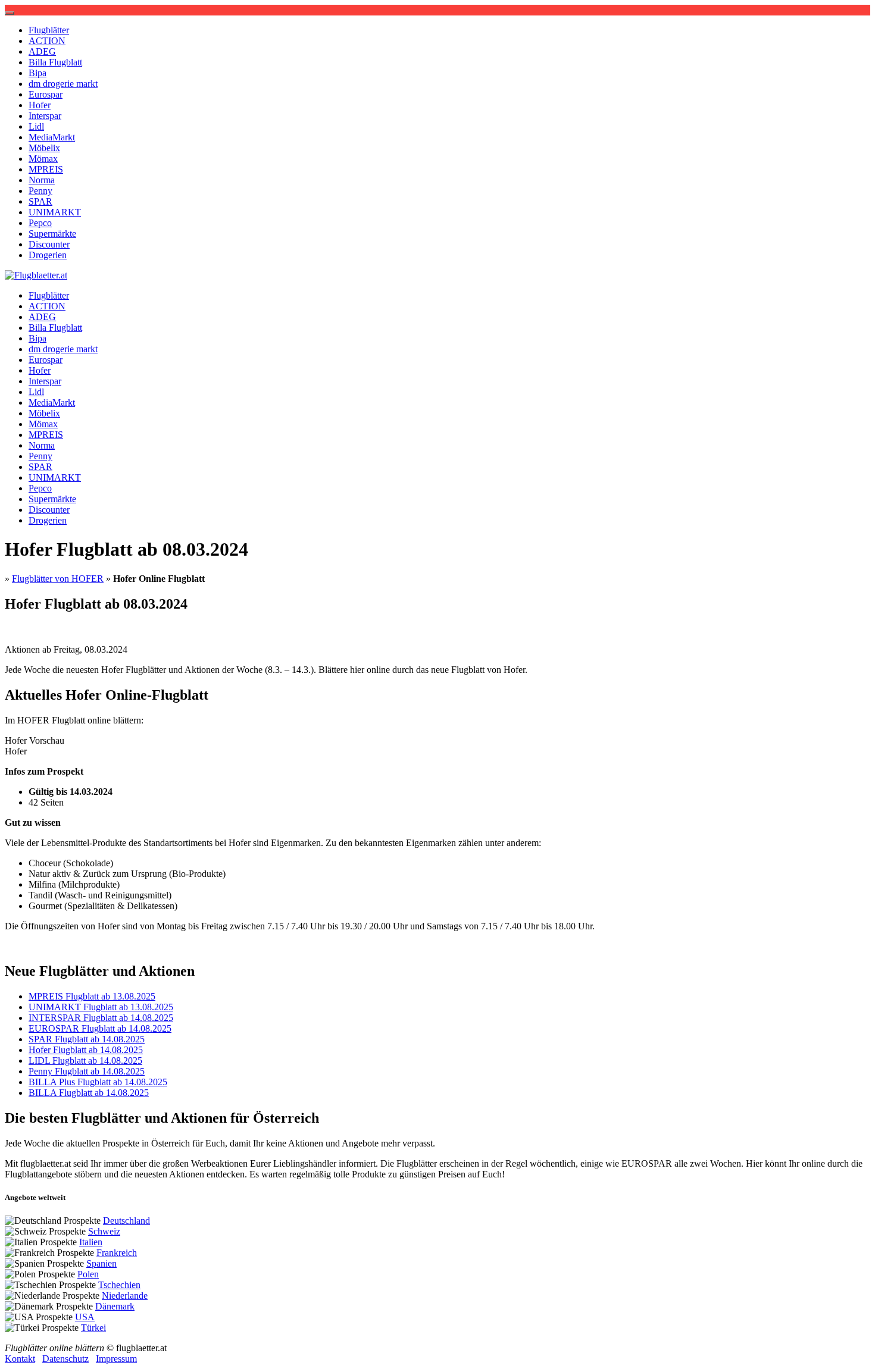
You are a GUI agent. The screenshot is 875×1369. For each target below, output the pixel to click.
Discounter (49, 244)
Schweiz (104, 1231)
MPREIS (46, 169)
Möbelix (44, 148)
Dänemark (115, 1306)
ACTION (47, 41)
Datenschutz (65, 1359)
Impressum (116, 1359)
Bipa (37, 73)
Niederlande (125, 1295)
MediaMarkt (52, 137)
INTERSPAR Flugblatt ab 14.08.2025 (101, 1018)
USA (85, 1317)
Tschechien (119, 1285)
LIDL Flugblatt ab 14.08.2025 (85, 1060)
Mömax (43, 158)
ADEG (42, 51)
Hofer (40, 105)
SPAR (40, 201)
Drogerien (48, 255)
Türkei (93, 1328)
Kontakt (20, 1359)
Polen (88, 1274)
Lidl (36, 126)
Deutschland (126, 1221)
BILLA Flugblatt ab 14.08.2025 (89, 1093)
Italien (90, 1242)
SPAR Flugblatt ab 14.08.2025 (87, 1039)
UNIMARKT (55, 212)
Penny (40, 191)
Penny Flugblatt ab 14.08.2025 (87, 1071)
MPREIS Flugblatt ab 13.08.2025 (92, 996)
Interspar (45, 116)
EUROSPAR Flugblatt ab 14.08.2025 (100, 1028)
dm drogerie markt (63, 84)
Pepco (40, 223)
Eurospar (45, 94)
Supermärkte (52, 233)
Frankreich (116, 1253)
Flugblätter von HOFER (58, 579)
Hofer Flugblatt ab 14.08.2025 (86, 1050)
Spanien (101, 1263)
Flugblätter (49, 30)
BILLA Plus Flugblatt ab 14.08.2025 (98, 1082)
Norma (42, 180)
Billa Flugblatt (55, 62)
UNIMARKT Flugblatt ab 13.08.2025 (101, 1007)
